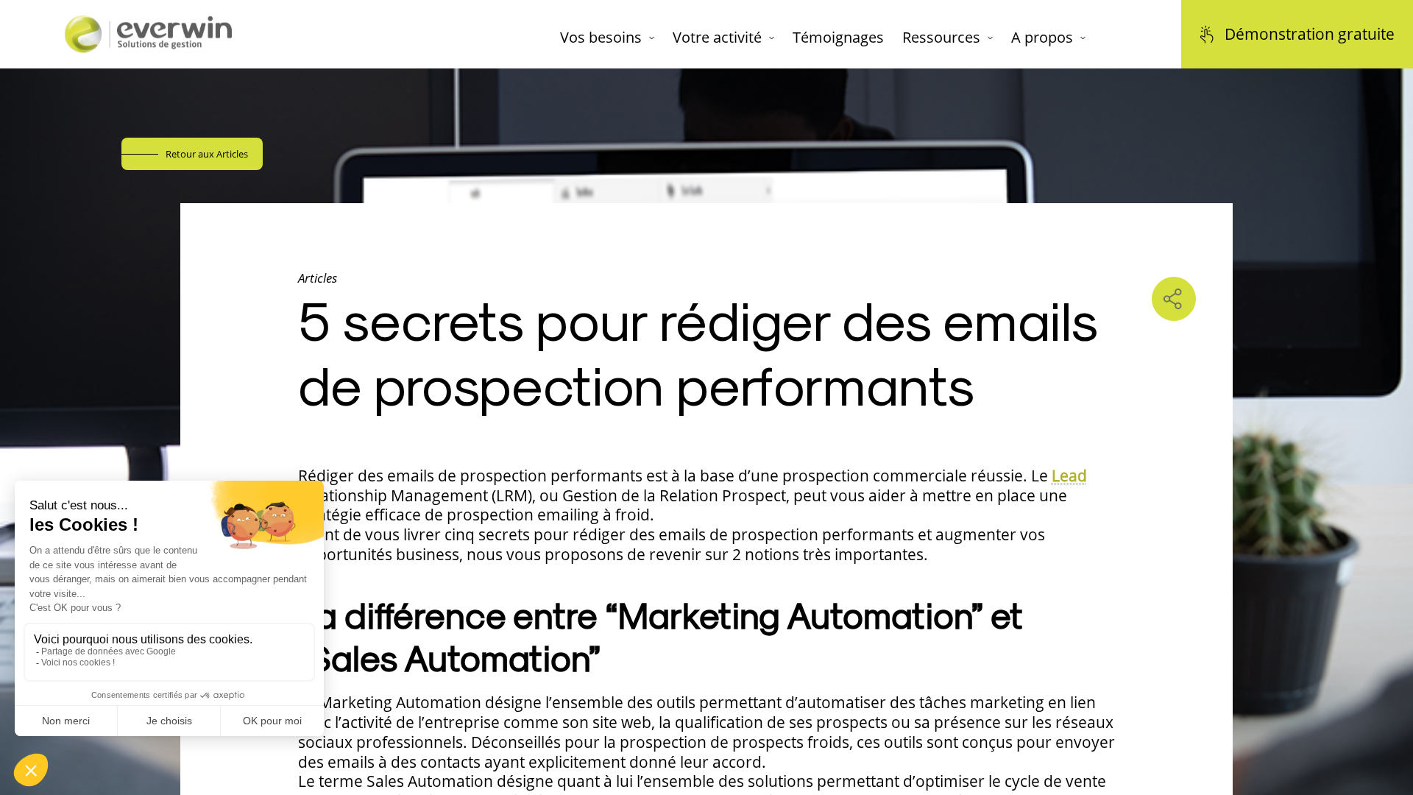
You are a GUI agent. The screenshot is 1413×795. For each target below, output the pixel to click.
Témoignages (838, 37)
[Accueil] (147, 34)
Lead (1069, 476)
